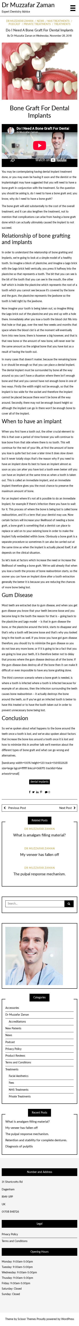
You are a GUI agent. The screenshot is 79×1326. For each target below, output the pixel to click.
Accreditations (17, 1021)
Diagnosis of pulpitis (19, 1146)
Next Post (65, 808)
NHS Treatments (58, 21)
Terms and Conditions (18, 1062)
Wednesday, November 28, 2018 (54, 36)
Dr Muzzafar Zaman (28, 5)
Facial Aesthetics (18, 1076)
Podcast (10, 1042)
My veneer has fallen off (39, 855)
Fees (11, 1083)
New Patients (13, 1028)
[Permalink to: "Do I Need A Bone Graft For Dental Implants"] (39, 71)
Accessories (12, 1008)
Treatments (62, 24)
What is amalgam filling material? (39, 835)
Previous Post (16, 808)
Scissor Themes (27, 1319)
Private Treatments (37, 24)
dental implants (39, 781)
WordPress (67, 1319)
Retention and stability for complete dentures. (36, 1140)
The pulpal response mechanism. (39, 874)
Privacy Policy (13, 1049)
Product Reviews (15, 1055)
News (40, 21)
